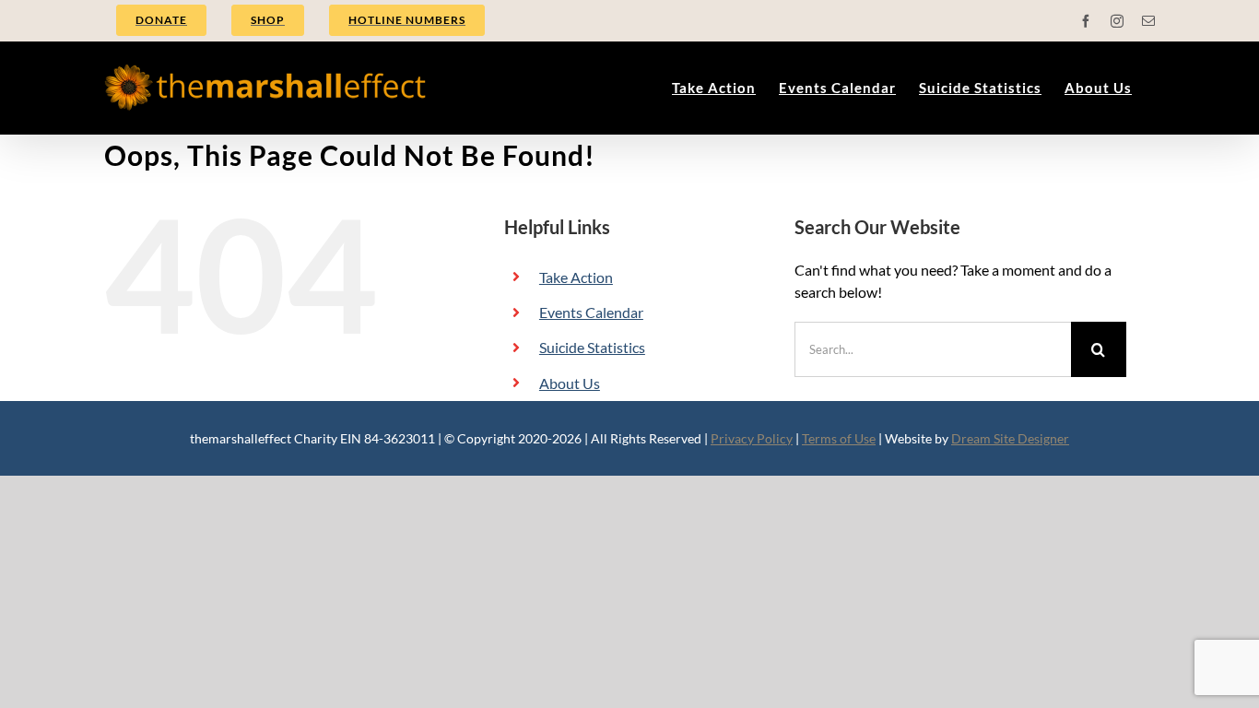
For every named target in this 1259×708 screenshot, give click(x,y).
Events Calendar (591, 312)
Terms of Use (839, 438)
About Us (569, 383)
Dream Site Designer (1010, 438)
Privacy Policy (752, 438)
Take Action (576, 277)
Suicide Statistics (592, 347)
